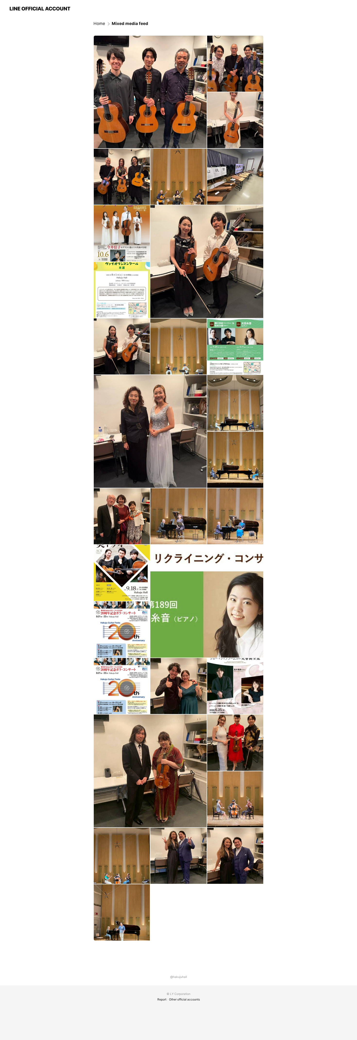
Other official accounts (184, 999)
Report (161, 999)
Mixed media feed (130, 23)
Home (99, 23)
